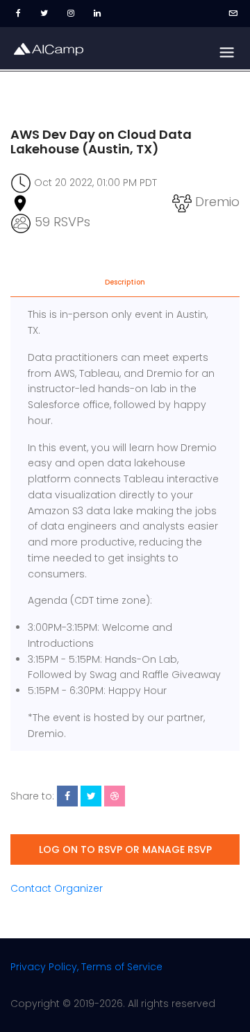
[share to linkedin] (114, 796)
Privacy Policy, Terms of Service (86, 967)
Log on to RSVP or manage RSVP (125, 849)
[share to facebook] (67, 796)
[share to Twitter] (91, 796)
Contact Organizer (56, 888)
